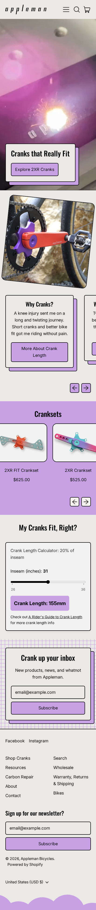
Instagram (38, 740)
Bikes (58, 793)
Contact (13, 795)
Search (60, 758)
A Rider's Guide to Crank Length (55, 617)
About (11, 786)
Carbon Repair (19, 776)
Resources (15, 767)
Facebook (15, 740)
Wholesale (63, 767)
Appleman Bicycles (37, 858)
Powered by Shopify (25, 864)
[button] (76, 9)
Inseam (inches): (29, 571)
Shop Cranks (17, 758)
